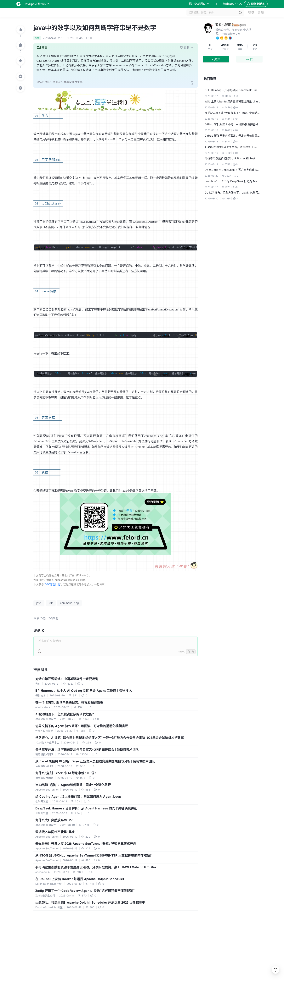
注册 (261, 13)
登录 (251, 13)
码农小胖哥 (223, 25)
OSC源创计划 (52, 584)
